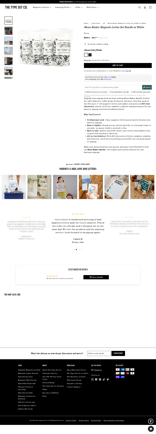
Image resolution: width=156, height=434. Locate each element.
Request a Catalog (74, 383)
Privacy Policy (71, 420)
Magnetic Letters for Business (26, 397)
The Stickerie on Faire (76, 377)
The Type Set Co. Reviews (53, 386)
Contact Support (74, 387)
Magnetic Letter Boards (28, 373)
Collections (95, 23)
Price (86, 33)
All (104, 23)
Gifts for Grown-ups (26, 402)
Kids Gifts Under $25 (27, 383)
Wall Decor (92, 7)
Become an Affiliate (50, 393)
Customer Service (49, 373)
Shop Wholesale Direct (76, 370)
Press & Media (48, 383)
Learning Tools (62, 7)
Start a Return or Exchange (114, 420)
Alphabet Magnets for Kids (29, 370)
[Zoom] (45, 47)
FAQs (44, 389)
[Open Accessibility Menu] (151, 421)
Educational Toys (25, 377)
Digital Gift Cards (25, 409)
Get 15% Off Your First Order (51, 378)
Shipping (87, 60)
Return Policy (96, 420)
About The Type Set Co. (52, 370)
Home (86, 23)
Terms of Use (84, 420)
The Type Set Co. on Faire (77, 373)
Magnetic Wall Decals (27, 380)
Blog (44, 396)
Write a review (96, 277)
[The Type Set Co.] (16, 7)
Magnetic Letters (41, 7)
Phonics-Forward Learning (25, 388)
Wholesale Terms (74, 380)
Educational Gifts (25, 393)
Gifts (78, 7)
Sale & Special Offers (27, 405)
